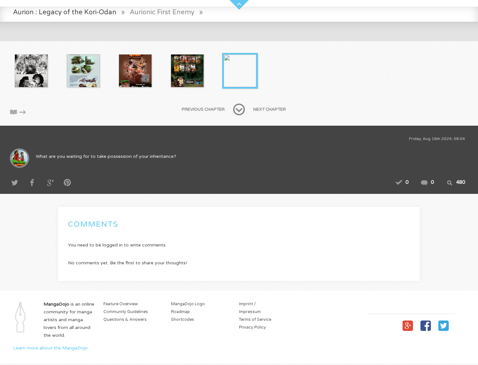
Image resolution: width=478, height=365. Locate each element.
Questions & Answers (125, 319)
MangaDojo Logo (188, 304)
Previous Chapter (203, 109)
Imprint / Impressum (250, 308)
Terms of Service (255, 319)
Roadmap (180, 311)
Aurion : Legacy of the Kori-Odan (64, 12)
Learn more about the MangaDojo (50, 348)
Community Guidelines (125, 311)
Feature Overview (120, 304)
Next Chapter (269, 109)
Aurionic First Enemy (163, 12)
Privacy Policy (252, 327)
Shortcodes (182, 319)
